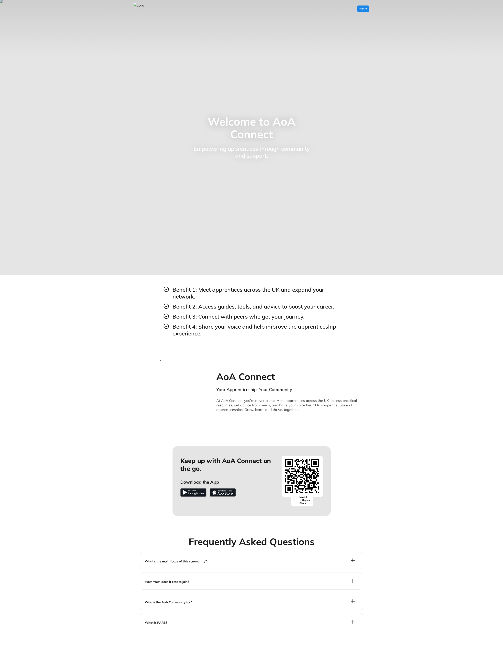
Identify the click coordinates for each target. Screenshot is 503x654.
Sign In (363, 8)
